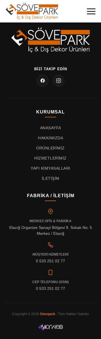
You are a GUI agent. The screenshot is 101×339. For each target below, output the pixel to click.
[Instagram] (59, 81)
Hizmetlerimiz (50, 158)
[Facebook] (43, 81)
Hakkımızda (50, 138)
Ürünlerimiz (50, 148)
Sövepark (47, 314)
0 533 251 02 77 (50, 261)
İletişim (50, 178)
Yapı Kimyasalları (50, 168)
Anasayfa (50, 128)
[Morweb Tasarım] (50, 327)
